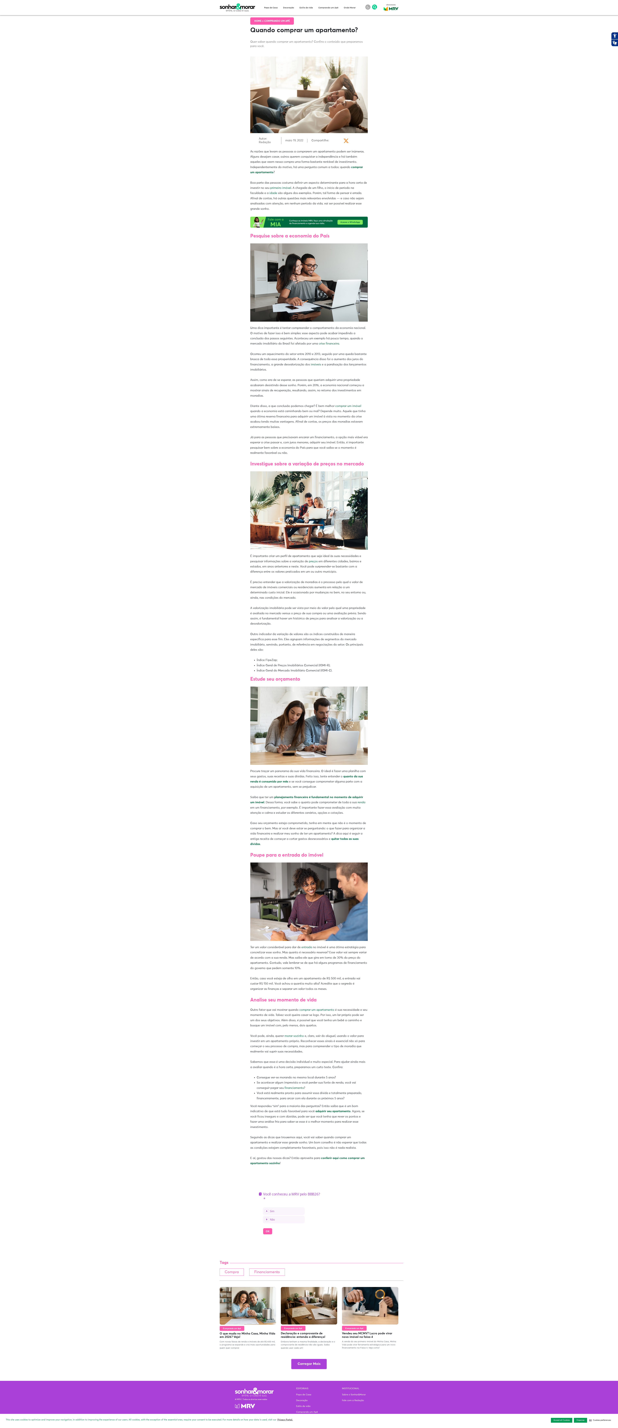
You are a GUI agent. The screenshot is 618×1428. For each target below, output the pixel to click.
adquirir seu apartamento (333, 1111)
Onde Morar (350, 8)
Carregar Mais (309, 1364)
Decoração (288, 8)
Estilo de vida (306, 8)
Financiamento (267, 1272)
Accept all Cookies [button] (561, 1420)
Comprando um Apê (328, 8)
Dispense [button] (580, 1420)
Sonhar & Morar (237, 5)
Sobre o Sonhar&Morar (354, 1395)
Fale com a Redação (353, 1400)
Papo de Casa (271, 8)
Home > (259, 21)
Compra (232, 1272)
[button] (600, 1420)
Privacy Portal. (285, 1420)
